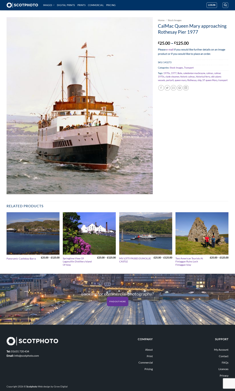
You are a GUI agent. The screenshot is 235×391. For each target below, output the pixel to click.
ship (199, 80)
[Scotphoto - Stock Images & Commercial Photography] (22, 5)
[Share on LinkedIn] (186, 88)
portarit (170, 80)
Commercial (96, 5)
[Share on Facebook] (161, 88)
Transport (189, 67)
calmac (209, 73)
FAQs (225, 362)
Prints (81, 5)
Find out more (117, 301)
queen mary (180, 80)
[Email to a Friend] (173, 88)
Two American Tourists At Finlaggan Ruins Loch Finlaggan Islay (189, 261)
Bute (180, 73)
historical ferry (203, 76)
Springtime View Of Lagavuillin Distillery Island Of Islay (77, 261)
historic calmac (187, 76)
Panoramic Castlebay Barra (21, 258)
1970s (166, 73)
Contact (223, 356)
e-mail (170, 49)
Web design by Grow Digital (53, 386)
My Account (221, 349)
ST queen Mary (209, 80)
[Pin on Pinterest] (180, 88)
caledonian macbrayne (194, 73)
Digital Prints (66, 5)
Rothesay (191, 80)
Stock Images (174, 20)
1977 (174, 73)
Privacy (224, 375)
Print (150, 356)
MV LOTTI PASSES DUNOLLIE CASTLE (135, 260)
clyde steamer (172, 76)
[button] (212, 5)
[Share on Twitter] (167, 88)
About (149, 349)
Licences (223, 369)
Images (47, 5)
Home (161, 20)
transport (223, 80)
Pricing (111, 5)
